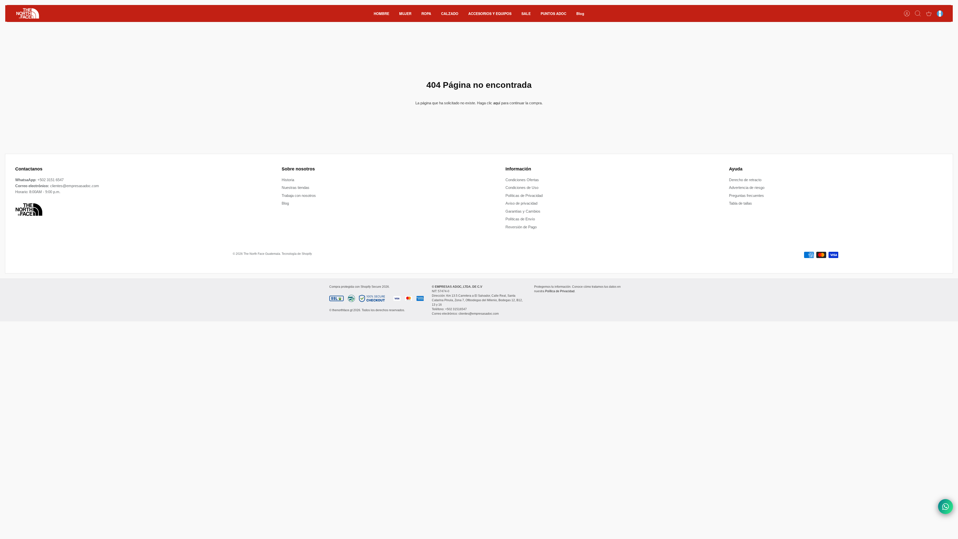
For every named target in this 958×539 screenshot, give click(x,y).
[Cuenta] (906, 13)
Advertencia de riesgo (746, 187)
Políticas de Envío (520, 219)
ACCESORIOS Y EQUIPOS (489, 13)
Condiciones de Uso (521, 187)
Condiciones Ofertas (522, 180)
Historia (288, 180)
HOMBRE (381, 13)
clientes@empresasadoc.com (74, 186)
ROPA (426, 13)
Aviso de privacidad (521, 203)
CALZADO (449, 13)
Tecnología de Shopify (297, 254)
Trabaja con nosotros (299, 195)
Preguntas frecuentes (746, 195)
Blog (580, 13)
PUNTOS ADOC (553, 13)
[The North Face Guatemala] (28, 13)
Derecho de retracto (745, 180)
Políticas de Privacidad (524, 195)
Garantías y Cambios (522, 211)
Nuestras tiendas (295, 187)
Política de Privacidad (560, 291)
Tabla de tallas (740, 203)
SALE (526, 13)
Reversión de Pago (521, 227)
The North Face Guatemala (261, 254)
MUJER (405, 13)
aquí (496, 103)
